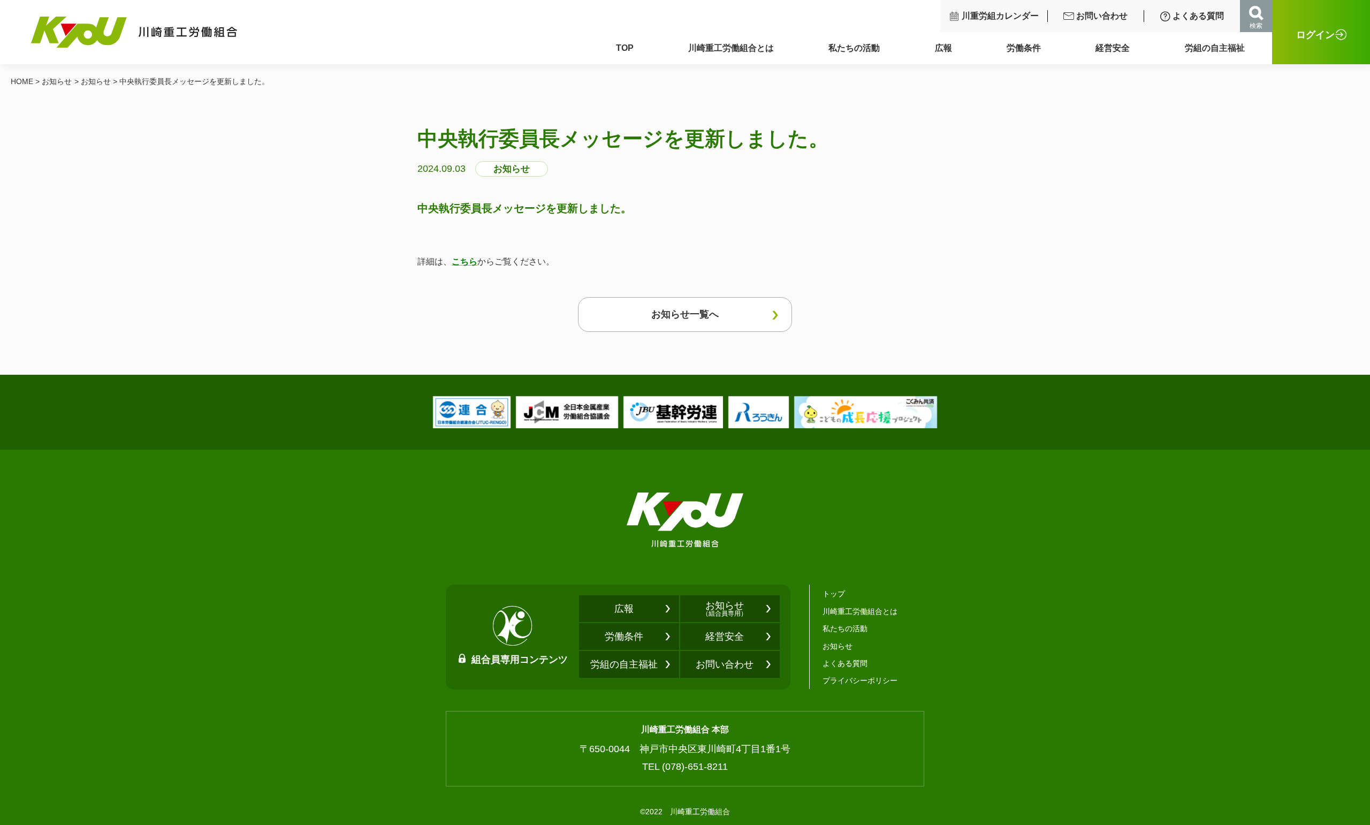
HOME (22, 81)
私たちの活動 (854, 47)
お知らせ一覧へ (685, 314)
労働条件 (1024, 47)
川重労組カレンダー (1000, 15)
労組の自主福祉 (1215, 47)
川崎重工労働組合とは (731, 47)
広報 (943, 47)
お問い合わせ (1102, 15)
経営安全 (1112, 47)
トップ (834, 593)
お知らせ (57, 81)
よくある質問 (1198, 15)
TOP (625, 47)
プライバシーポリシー (860, 680)
